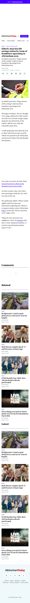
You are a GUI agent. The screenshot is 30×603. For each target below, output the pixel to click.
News (3, 46)
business (20, 220)
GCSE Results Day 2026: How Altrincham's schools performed (14, 380)
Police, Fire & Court (12, 46)
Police (4, 211)
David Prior (5, 68)
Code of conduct (14, 582)
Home (3, 40)
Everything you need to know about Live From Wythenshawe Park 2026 (15, 414)
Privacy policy (24, 582)
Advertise (17, 580)
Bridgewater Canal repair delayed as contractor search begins (14, 315)
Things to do (21, 40)
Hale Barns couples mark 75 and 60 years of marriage (13, 348)
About (11, 580)
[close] (28, 2)
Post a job (5, 582)
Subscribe (24, 36)
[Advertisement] (15, 18)
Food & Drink (11, 40)
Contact (23, 580)
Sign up (7, 580)
